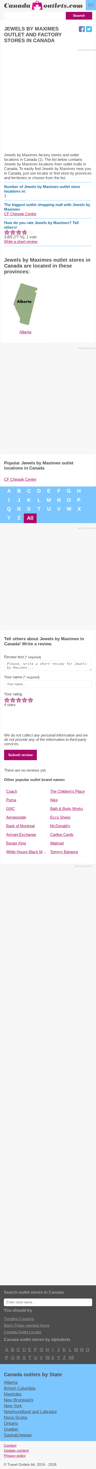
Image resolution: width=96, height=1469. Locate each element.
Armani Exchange (21, 834)
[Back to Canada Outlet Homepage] (43, 10)
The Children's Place (67, 791)
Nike (54, 800)
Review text (22, 657)
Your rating (13, 694)
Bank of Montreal (20, 826)
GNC (10, 808)
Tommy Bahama (64, 852)
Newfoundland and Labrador (30, 1411)
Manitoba (12, 1394)
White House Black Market (27, 852)
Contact (10, 1445)
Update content (16, 1450)
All (30, 518)
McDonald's (60, 826)
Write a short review (20, 241)
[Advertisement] (48, 100)
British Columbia (19, 1388)
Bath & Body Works (66, 808)
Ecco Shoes (60, 817)
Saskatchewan (18, 1435)
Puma (11, 800)
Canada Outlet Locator (22, 1332)
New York (13, 1405)
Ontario (11, 1423)
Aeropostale (16, 817)
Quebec (11, 1429)
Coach (11, 791)
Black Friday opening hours (26, 1325)
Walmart (57, 843)
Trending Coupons (19, 1319)
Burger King (16, 843)
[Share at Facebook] (82, 29)
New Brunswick (19, 1400)
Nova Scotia (15, 1417)
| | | (90, 5)
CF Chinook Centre (20, 214)
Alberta (10, 1382)
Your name (21, 677)
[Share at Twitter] (89, 29)
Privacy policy (15, 1456)
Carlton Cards (61, 834)
